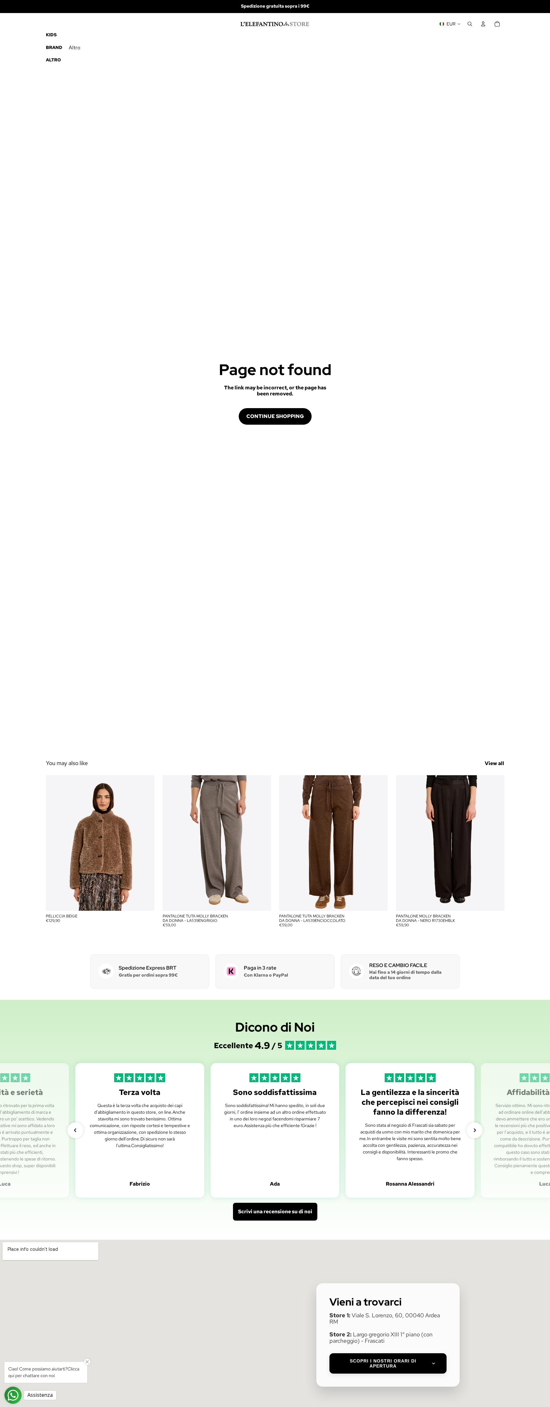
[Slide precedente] (55, 843)
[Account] (483, 24)
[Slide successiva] (144, 843)
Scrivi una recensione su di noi (275, 1211)
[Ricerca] (470, 24)
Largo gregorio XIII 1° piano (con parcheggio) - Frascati (381, 1337)
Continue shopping (275, 416)
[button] (75, 1130)
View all (494, 763)
